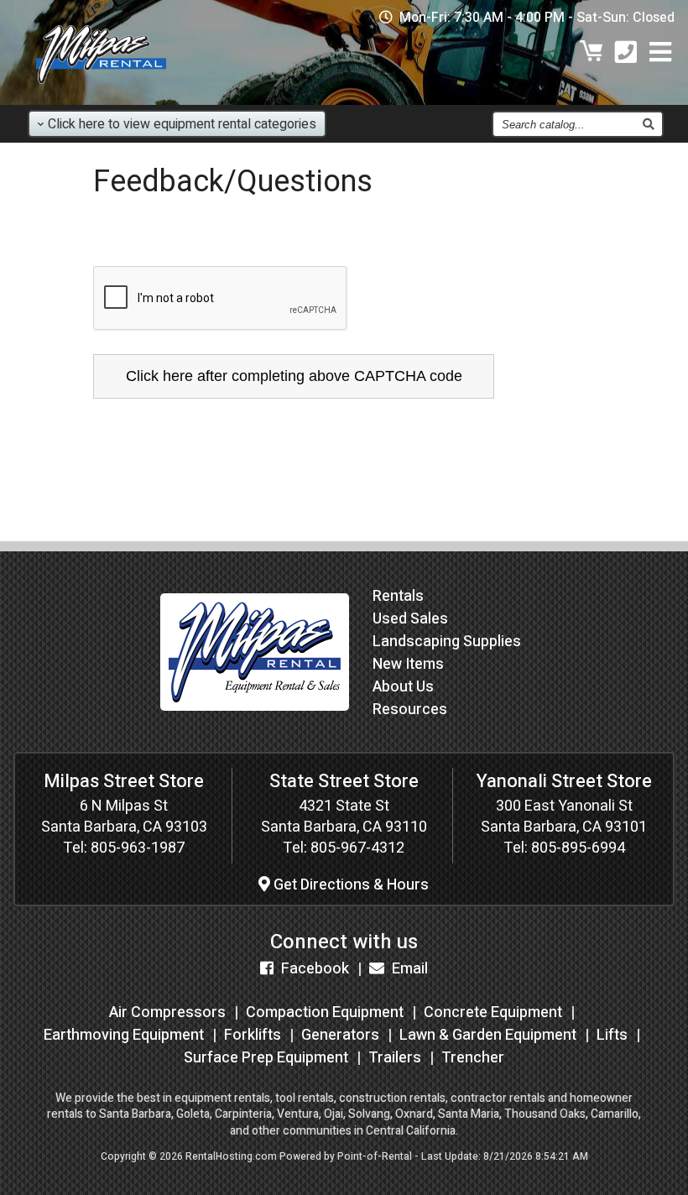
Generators (340, 1035)
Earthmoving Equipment (124, 1035)
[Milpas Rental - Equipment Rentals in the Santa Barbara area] (101, 87)
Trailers (394, 1057)
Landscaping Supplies (447, 641)
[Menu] (660, 54)
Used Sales (410, 619)
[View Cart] (591, 54)
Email (408, 969)
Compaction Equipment (325, 1012)
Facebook (313, 969)
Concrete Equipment (493, 1012)
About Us (403, 687)
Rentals (398, 596)
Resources (410, 709)
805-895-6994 (578, 848)
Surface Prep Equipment (266, 1057)
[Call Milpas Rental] (626, 54)
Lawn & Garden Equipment (487, 1035)
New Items (408, 664)
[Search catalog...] (648, 124)
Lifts (612, 1035)
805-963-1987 (138, 848)
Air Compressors (167, 1012)
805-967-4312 (357, 848)
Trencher (472, 1057)
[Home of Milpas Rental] (254, 723)
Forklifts (252, 1035)
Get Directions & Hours (349, 885)
